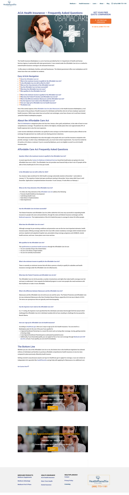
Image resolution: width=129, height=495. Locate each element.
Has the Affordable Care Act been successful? (34, 87)
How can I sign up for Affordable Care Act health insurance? (38, 103)
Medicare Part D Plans (24, 484)
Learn (94, 3)
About (101, 3)
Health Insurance (84, 3)
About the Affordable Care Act (29, 79)
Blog (108, 3)
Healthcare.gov (31, 326)
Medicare (73, 3)
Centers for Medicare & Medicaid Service (44, 160)
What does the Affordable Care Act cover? (33, 89)
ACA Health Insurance (47, 477)
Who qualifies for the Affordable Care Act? (33, 91)
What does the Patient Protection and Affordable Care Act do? (39, 97)
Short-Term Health (46, 481)
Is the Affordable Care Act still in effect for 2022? (35, 83)
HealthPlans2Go (42, 360)
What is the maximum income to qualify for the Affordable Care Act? (41, 81)
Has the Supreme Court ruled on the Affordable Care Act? (38, 101)
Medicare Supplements (25, 477)
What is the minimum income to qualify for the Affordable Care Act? (41, 95)
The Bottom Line (25, 105)
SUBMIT (53, 408)
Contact (66, 477)
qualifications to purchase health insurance (35, 246)
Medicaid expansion (25, 217)
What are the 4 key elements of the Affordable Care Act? (37, 85)
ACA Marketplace (25, 123)
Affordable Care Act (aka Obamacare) (48, 108)
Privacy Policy (68, 480)
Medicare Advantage (24, 481)
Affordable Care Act (47, 192)
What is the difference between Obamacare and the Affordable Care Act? (42, 99)
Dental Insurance (46, 485)
